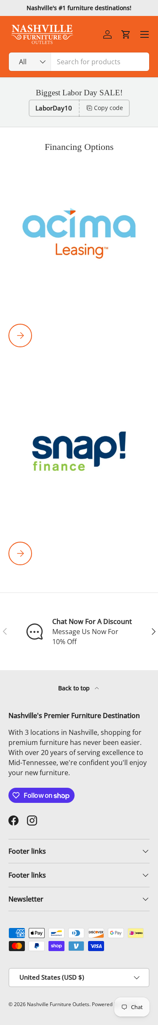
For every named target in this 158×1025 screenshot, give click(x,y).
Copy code (108, 108)
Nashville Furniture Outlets (58, 1004)
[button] (126, 34)
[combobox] (79, 61)
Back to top (74, 688)
